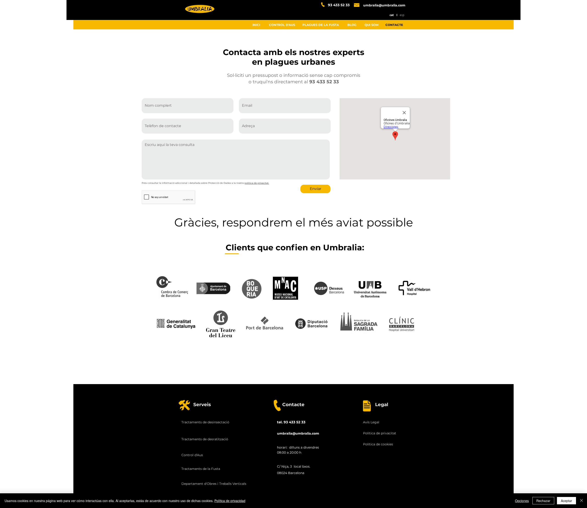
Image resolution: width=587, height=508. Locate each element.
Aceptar (566, 500)
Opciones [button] (522, 500)
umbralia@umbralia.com (384, 5)
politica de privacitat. (256, 182)
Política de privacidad (229, 500)
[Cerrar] (581, 500)
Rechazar (543, 500)
